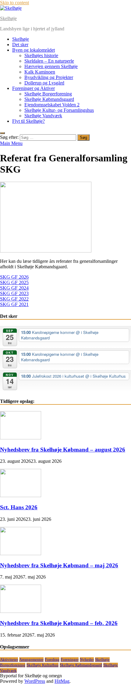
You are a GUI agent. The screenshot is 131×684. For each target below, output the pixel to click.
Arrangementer (31, 659)
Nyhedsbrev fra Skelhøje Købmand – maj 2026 (59, 565)
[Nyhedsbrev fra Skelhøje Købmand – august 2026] (20, 437)
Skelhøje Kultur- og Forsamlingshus (59, 110)
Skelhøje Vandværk (43, 115)
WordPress (34, 681)
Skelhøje (8, 18)
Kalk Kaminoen (39, 71)
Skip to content (14, 2)
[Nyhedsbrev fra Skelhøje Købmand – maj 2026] (20, 553)
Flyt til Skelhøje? (28, 121)
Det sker (20, 44)
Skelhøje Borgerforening (48, 93)
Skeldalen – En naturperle (49, 61)
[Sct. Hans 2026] (20, 495)
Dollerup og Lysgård (44, 82)
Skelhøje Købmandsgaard (49, 99)
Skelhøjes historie (41, 55)
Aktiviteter (9, 659)
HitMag (62, 681)
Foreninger (70, 659)
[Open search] (2, 133)
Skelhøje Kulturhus (42, 665)
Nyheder (87, 659)
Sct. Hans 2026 (18, 507)
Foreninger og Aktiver (33, 88)
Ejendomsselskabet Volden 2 (52, 104)
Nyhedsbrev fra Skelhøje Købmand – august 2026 (62, 449)
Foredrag (52, 659)
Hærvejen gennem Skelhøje (51, 66)
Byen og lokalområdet (33, 50)
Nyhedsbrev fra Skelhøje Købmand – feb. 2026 (59, 623)
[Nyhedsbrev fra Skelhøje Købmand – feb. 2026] (20, 611)
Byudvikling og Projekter (48, 77)
